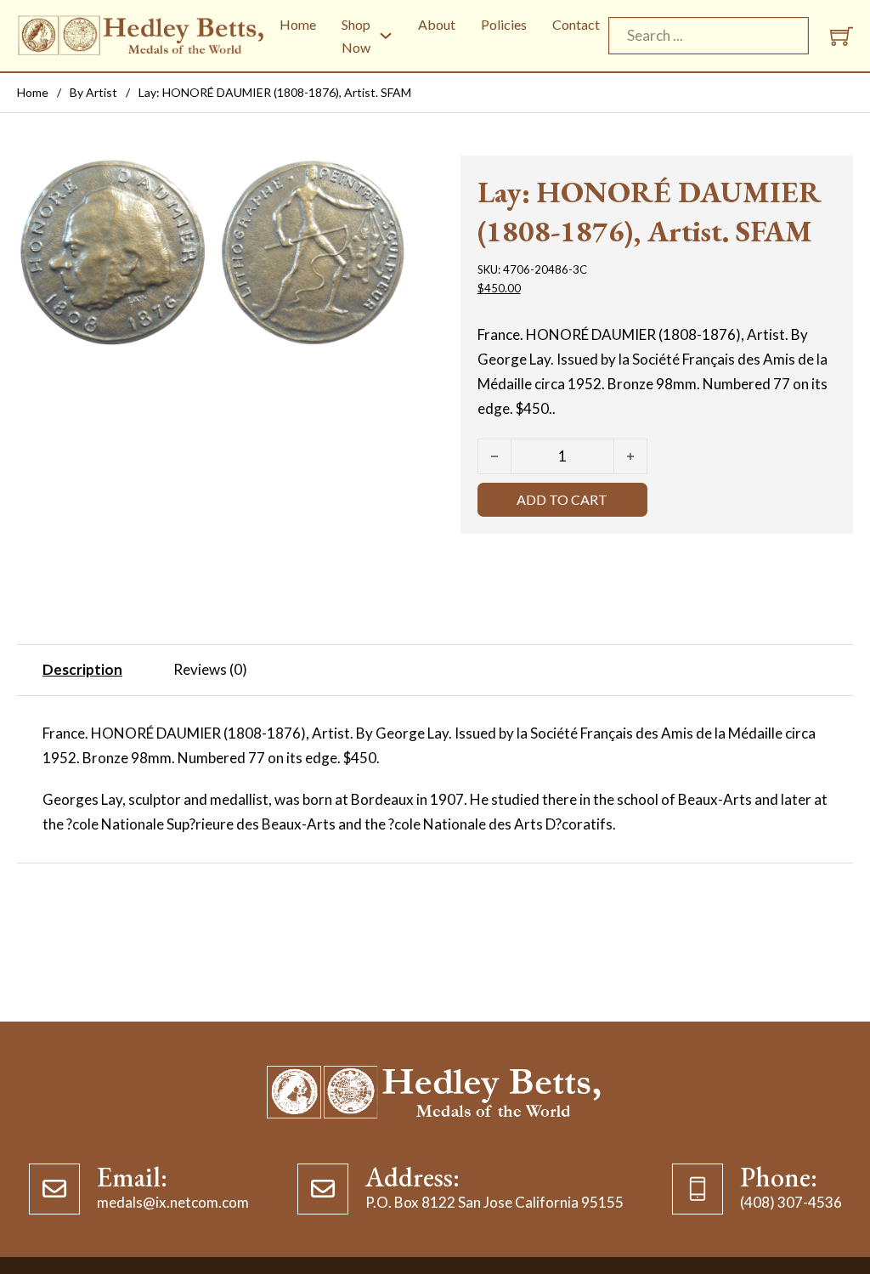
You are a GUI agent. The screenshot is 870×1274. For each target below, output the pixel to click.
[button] (386, 178)
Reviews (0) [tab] (210, 669)
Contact (576, 24)
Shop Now (356, 35)
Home (298, 24)
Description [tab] (82, 669)
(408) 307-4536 (791, 1202)
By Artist (93, 92)
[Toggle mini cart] (841, 36)
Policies (504, 24)
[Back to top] (823, 1227)
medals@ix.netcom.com (173, 1202)
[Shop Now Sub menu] (386, 35)
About (436, 24)
